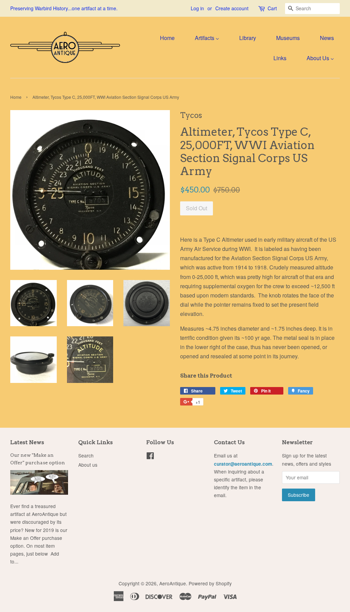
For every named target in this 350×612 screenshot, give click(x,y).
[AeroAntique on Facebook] (150, 456)
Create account (231, 8)
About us (87, 464)
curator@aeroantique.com (243, 464)
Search (86, 455)
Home (16, 97)
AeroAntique (172, 583)
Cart (272, 8)
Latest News (27, 442)
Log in (197, 8)
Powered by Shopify (210, 583)
